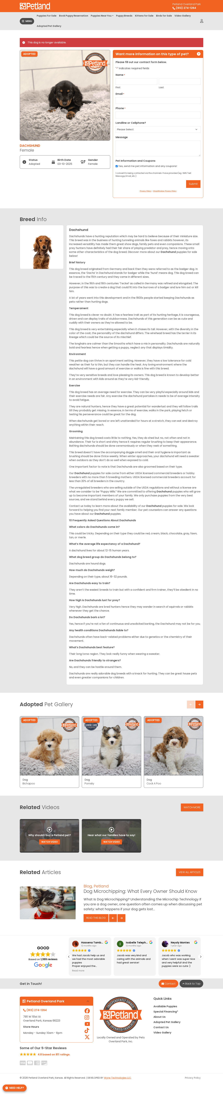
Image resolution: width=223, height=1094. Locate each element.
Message (122, 137)
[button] (200, 956)
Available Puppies (165, 1006)
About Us (159, 1017)
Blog (88, 886)
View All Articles (189, 872)
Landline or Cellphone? (131, 123)
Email (120, 94)
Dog (25, 780)
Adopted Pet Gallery (49, 26)
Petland (101, 886)
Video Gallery (183, 15)
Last (161, 87)
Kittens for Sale (144, 15)
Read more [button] (78, 970)
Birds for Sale (164, 15)
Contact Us (161, 1027)
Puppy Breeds (124, 15)
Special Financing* (165, 1011)
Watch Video (49, 841)
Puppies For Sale (46, 15)
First (118, 87)
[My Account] (201, 21)
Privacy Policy (193, 1077)
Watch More (192, 807)
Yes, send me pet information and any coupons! (147, 166)
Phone (121, 108)
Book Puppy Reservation (73, 15)
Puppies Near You (101, 15)
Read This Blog (96, 918)
